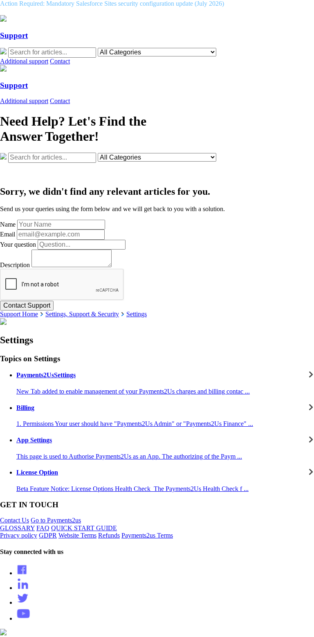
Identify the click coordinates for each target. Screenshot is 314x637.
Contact (60, 61)
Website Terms (77, 535)
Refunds (109, 535)
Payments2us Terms (147, 535)
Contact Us (14, 520)
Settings (136, 314)
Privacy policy (18, 535)
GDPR (48, 535)
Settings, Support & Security (82, 314)
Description (15, 264)
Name (8, 224)
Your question (18, 244)
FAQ (42, 527)
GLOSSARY (17, 527)
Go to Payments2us (56, 520)
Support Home (19, 314)
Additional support (24, 61)
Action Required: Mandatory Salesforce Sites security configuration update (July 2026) (112, 3)
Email (7, 234)
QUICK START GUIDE (84, 527)
